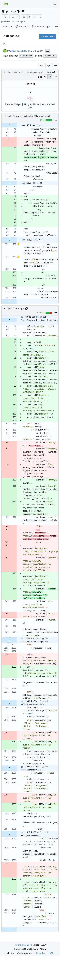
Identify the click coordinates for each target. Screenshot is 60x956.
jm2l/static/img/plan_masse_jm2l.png (29, 72)
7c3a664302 (50, 55)
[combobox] (41, 65)
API (51, 953)
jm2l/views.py (16, 308)
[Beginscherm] (6, 4)
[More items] (56, 26)
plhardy (11, 11)
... (5, 43)
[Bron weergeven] (45, 76)
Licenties (40, 953)
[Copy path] (53, 72)
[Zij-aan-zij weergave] (48, 65)
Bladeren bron (47, 36)
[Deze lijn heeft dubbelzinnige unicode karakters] (18, 244)
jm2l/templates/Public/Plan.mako (27, 116)
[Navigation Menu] (55, 3)
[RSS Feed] (4, 16)
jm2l (21, 11)
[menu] (55, 65)
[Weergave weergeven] (49, 76)
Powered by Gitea (23, 944)
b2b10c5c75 (26, 55)
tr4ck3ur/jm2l (19, 21)
